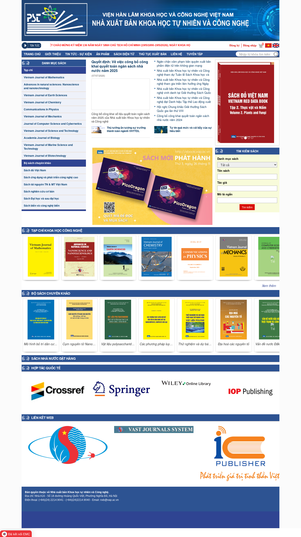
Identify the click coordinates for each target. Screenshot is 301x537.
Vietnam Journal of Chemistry (42, 102)
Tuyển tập (195, 54)
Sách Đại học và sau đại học (41, 198)
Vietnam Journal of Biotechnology (45, 156)
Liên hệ (176, 54)
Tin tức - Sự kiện (78, 54)
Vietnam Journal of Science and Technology (51, 131)
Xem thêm (269, 285)
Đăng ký (234, 45)
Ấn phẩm (102, 54)
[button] (272, 257)
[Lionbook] (240, 453)
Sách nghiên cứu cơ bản (39, 191)
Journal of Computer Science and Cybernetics (53, 124)
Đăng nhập (249, 45)
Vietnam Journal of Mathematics (44, 77)
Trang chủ (32, 54)
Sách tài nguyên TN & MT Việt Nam (45, 184)
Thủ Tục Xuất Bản (152, 54)
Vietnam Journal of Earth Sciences (45, 95)
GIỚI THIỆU (53, 54)
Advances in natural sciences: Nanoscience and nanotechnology (51, 86)
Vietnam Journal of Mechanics (43, 116)
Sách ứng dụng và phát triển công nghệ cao (51, 177)
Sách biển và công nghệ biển (41, 205)
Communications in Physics (41, 109)
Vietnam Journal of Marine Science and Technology (48, 147)
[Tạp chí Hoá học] (41, 256)
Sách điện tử (124, 54)
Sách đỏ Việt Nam (35, 170)
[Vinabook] (154, 429)
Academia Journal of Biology (42, 138)
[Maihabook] (68, 444)
